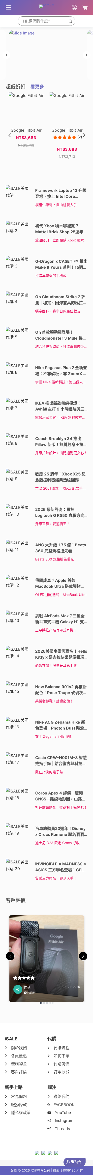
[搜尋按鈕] (70, 21)
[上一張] (6, 55)
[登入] (74, 7)
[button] (84, 135)
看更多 (37, 86)
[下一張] (87, 55)
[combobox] (41, 21)
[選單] (8, 7)
